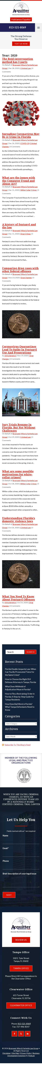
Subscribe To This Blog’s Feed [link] (17, 745)
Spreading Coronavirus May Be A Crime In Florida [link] (20, 135)
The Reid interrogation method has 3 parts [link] (17, 60)
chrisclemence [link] (10, 355)
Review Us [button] (21, 940)
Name (5, 835)
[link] (21, 9)
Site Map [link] (15, 1053)
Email (6, 848)
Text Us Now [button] (21, 44)
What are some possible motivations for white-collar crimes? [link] (18, 474)
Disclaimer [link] (6, 1053)
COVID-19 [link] (24, 143)
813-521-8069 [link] (17, 27)
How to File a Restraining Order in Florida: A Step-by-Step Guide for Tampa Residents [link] (20, 697)
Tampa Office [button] (21, 968)
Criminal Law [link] (25, 68)
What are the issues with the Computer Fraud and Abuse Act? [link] (18, 180)
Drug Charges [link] (26, 277)
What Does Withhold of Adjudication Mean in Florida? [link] (18, 688)
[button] (38, 27)
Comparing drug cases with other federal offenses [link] (20, 269)
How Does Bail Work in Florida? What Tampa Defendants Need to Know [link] (19, 707)
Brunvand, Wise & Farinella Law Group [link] (23, 1048)
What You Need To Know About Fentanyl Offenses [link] (18, 598)
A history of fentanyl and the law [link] (19, 226)
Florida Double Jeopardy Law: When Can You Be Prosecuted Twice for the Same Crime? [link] (20, 672)
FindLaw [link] (31, 1056)
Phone (6, 861)
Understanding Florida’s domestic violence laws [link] (18, 519)
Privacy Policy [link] (25, 1053)
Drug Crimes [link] (25, 234)
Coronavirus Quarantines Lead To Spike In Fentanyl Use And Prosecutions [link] (19, 349)
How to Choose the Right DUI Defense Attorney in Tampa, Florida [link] (20, 680)
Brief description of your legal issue (19, 873)
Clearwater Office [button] (21, 1005)
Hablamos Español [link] (21, 19)
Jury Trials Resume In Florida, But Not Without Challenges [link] (18, 427)
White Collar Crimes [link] (28, 190)
